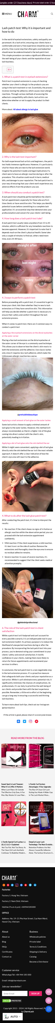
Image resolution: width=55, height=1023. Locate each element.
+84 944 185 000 (23, 974)
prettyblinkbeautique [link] (28, 414)
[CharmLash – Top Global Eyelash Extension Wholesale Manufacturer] (27, 13)
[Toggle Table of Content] (8, 69)
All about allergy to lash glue (25, 109)
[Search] (52, 13)
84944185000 (29, 907)
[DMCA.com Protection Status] (12, 1000)
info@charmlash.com (17, 980)
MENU (8, 13)
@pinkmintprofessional (27, 622)
